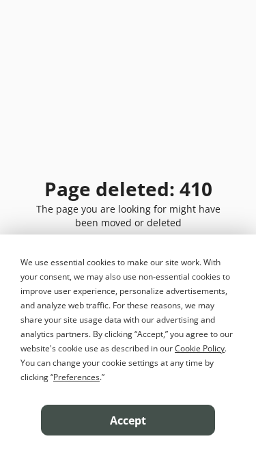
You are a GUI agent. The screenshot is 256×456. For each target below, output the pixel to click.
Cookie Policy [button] (200, 348)
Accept (128, 420)
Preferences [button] (76, 377)
